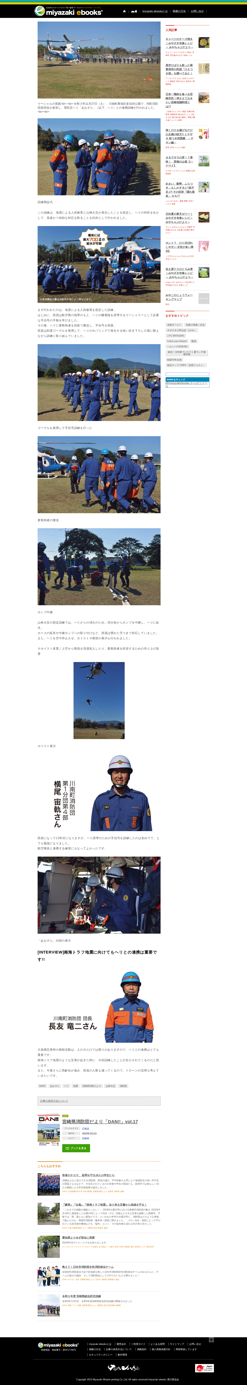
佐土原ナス (190, 282)
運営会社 (121, 1344)
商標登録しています (186, 1349)
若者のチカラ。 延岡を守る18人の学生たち (88, 1175)
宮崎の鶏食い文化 (195, 325)
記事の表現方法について (54, 1101)
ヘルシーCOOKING (177, 346)
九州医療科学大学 (75, 1191)
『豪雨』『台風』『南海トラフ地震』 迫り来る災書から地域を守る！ (104, 1204)
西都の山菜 (190, 171)
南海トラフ (72, 1305)
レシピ (182, 171)
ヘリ (66, 1086)
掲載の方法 (179, 11)
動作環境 (122, 1354)
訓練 (122, 1191)
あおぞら (54, 1086)
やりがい (71, 1279)
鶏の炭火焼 (176, 117)
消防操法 (111, 1279)
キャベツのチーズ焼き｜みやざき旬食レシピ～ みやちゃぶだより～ (179, 43)
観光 (167, 304)
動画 (193, 341)
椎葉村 (172, 81)
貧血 (173, 204)
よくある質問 (158, 1344)
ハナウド (175, 171)
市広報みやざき (176, 55)
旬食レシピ (187, 55)
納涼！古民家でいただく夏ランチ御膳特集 (187, 353)
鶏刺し (184, 117)
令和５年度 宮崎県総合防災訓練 (81, 1296)
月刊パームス (175, 147)
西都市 (100, 1228)
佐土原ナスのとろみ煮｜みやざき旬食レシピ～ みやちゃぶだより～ (179, 273)
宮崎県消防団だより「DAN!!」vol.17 (100, 1121)
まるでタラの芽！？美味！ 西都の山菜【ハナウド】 (179, 161)
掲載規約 (141, 1349)
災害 (95, 1228)
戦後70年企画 (174, 359)
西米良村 (150, 1247)
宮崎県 (85, 1138)
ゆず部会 (102, 1247)
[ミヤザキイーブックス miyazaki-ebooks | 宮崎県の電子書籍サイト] (68, 16)
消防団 (123, 1086)
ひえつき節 (181, 78)
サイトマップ (177, 1344)
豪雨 (106, 1228)
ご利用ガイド (138, 1344)
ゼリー (168, 227)
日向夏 (180, 230)
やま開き (94, 1247)
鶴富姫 (168, 84)
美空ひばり (180, 81)
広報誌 (85, 1128)
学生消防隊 (87, 1191)
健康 (181, 201)
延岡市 (110, 1191)
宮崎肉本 (173, 114)
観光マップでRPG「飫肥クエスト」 (186, 365)
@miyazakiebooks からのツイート (187, 385)
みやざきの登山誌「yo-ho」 (182, 330)
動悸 (186, 201)
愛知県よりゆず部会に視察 (78, 1237)
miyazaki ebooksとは (155, 11)
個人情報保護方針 (161, 1349)
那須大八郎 (190, 81)
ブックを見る (79, 1148)
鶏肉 (183, 147)
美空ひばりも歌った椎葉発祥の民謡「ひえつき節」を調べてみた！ (179, 69)
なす (173, 282)
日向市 (98, 1279)
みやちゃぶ (180, 282)
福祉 (132, 1247)
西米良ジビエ (140, 1247)
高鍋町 (118, 1305)
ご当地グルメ (171, 111)
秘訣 (117, 1279)
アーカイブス (171, 78)
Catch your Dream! (177, 341)
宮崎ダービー (174, 325)
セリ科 (168, 171)
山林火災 (110, 1086)
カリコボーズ (67, 1247)
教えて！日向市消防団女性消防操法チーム (88, 1266)
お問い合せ (197, 11)
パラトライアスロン (82, 1247)
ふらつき (169, 201)
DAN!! (42, 1086)
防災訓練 (111, 1305)
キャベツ (169, 52)
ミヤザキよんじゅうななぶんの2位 (180, 256)
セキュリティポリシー (100, 1354)
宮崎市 (189, 227)
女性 (77, 1279)
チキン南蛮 (181, 111)
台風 (69, 1228)
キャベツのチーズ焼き (183, 52)
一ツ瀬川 (110, 1247)
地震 (75, 1086)
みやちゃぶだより (179, 227)
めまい (176, 201)
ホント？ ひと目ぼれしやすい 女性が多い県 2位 (179, 246)
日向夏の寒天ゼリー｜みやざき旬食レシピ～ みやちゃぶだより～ (179, 218)
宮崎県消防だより (91, 1086)
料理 (167, 147)
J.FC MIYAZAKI (175, 335)
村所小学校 (119, 1247)
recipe (168, 282)
